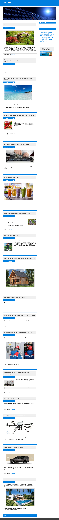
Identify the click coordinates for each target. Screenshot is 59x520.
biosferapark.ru (42, 36)
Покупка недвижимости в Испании (12, 479)
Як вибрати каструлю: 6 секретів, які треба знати (47, 34)
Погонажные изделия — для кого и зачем (14, 297)
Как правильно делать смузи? (11, 177)
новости (50, 38)
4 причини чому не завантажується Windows (46, 33)
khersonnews (42, 39)
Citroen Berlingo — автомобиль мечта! (13, 447)
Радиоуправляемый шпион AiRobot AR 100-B (15, 415)
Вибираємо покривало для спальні (45, 31)
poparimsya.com (50, 35)
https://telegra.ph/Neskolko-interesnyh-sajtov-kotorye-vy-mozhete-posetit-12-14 (47, 37)
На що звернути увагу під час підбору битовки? (47, 32)
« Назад (5, 515)
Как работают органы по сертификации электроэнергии (18, 332)
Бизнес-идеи (13, 229)
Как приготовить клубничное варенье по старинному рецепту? (19, 115)
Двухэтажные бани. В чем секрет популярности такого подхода (19, 258)
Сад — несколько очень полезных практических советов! (18, 24)
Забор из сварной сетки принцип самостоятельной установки (19, 315)
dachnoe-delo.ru (42, 35)
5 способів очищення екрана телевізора (46, 40)
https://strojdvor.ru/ (43, 38)
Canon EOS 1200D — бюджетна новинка (46, 31)
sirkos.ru (46, 35)
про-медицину (47, 36)
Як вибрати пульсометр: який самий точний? (46, 33)
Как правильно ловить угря (11, 235)
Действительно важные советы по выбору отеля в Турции (47, 42)
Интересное (13, 54)
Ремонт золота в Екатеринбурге (12, 398)
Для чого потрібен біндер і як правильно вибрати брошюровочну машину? (47, 41)
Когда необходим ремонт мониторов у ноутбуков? (16, 144)
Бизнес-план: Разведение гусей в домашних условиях (17, 213)
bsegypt (53, 38)
